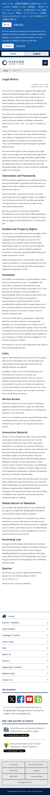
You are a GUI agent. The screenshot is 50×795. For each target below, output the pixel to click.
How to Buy (7, 641)
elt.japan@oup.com (10, 579)
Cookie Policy (13, 770)
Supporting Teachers (12, 667)
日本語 (13, 53)
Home (5, 70)
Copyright (36, 770)
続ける (7, 24)
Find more (20, 46)
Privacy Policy (13, 765)
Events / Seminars (10, 622)
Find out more (9, 707)
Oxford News (8, 628)
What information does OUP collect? (38, 765)
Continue (8, 46)
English (36, 53)
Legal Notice (13, 776)
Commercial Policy (36, 776)
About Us (6, 654)
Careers (6, 660)
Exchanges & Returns (25, 782)
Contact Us (7, 679)
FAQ (4, 648)
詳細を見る (18, 24)
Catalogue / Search (11, 635)
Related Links (8, 673)
